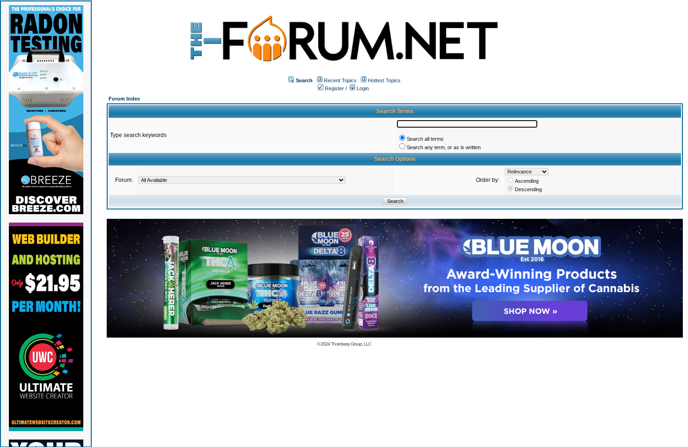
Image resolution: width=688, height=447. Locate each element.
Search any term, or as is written (444, 147)
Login (362, 88)
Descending (528, 189)
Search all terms (425, 139)
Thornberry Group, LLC (351, 343)
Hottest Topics (384, 80)
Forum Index (124, 98)
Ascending (527, 181)
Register (333, 88)
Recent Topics (340, 80)
